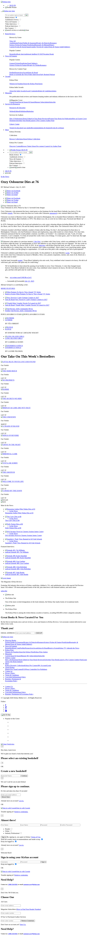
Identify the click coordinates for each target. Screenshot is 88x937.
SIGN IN (12, 5)
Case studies (27, 128)
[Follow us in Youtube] (6, 711)
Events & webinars (57, 128)
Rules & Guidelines (45, 91)
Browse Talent (26, 146)
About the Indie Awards (17, 91)
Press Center (30, 669)
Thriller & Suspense (29, 43)
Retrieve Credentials (28, 921)
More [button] (7, 130)
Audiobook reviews (12, 20)
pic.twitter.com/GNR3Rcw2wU (21, 277)
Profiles (12, 72)
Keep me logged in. (8, 841)
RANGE (8, 329)
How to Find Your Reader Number (28, 909)
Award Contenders (32, 91)
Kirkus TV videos (65, 648)
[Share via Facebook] (12, 191)
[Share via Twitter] (11, 193)
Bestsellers (13, 54)
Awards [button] (7, 76)
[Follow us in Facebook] (5, 705)
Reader (7, 829)
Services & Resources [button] (12, 104)
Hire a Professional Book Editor (16, 660)
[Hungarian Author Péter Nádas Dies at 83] (20, 509)
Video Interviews (11, 24)
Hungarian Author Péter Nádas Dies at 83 (19, 513)
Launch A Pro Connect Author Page (42, 120)
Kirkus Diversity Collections (14, 665)
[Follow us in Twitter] (6, 707)
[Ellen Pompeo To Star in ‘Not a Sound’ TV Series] (23, 292)
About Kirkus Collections (31, 139)
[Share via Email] (11, 194)
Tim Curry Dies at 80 (12, 520)
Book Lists (16, 648)
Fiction (20, 43)
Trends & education (16, 128)
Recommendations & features (41, 128)
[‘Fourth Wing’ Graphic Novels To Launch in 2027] (23, 303)
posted (20, 260)
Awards (25, 72)
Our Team (13, 669)
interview (42, 245)
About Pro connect (38, 146)
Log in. (21, 801)
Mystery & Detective (43, 43)
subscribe (4, 591)
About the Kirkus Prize (30, 84)
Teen (29, 63)
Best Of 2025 (38, 54)
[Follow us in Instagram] (6, 709)
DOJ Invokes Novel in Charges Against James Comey (23, 535)
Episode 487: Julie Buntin (19, 574)
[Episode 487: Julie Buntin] (14, 572)
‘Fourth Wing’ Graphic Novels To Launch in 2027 (32, 305)
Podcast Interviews (11, 26)
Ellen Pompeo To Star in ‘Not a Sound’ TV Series (33, 294)
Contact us (8, 671)
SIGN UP (39, 633)
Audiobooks (13, 43)
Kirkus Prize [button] (9, 650)
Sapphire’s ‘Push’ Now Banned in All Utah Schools (22, 543)
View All (12, 41)
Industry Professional (12, 833)
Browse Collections (16, 139)
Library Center (14, 124)
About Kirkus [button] (9, 667)
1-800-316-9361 (12, 884)
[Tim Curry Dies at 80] (13, 517)
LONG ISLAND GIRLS (13, 338)
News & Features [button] (11, 56)
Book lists (20, 54)
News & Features (11, 22)
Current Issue (13, 102)
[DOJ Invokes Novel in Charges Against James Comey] (24, 532)
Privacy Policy (10, 673)
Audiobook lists (28, 54)
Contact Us (9, 686)
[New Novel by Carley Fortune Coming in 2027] (22, 298)
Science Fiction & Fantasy (18, 45)
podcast (8, 552)
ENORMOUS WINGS (13, 347)
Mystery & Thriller (33, 65)
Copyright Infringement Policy (15, 677)
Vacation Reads (48, 54)
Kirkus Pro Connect (31, 665)
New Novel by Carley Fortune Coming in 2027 (31, 299)
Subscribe (52, 102)
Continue (24, 776)
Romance (53, 43)
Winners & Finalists (16, 84)
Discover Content (15, 146)
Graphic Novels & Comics (39, 47)
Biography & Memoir (42, 45)
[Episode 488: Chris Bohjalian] (16, 567)
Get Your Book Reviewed (40, 119)
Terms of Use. (36, 837)
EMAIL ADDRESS (8, 633)
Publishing (23, 111)
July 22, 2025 (29, 281)
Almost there (6, 797)
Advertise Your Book (23, 120)
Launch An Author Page (53, 146)
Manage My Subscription (29, 656)
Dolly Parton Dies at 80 (13, 528)
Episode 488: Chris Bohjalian (21, 569)
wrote (67, 253)
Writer (7, 831)
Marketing (30, 111)
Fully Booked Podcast (47, 74)
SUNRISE (8, 320)
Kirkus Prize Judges (41, 652)
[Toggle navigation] (2, 11)
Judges (54, 91)
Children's (66, 47)
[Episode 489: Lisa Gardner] (15, 561)
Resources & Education (17, 108)
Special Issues (23, 102)
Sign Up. (23, 924)
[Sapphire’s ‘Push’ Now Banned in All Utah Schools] (23, 539)
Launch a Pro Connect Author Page (71, 660)
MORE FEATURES (8, 288)
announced (53, 213)
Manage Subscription (42, 102)
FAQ (24, 669)
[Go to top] (6, 715)
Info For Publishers (40, 669)
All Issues (31, 102)
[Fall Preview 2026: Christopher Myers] (19, 309)
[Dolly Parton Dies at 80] (14, 524)
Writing (11, 111)
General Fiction (14, 63)
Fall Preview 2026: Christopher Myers (24, 311)
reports (10, 213)
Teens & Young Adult (56, 47)
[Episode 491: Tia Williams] (15, 550)
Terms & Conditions (12, 675)
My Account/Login (44, 665)
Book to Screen (14, 74)
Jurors (40, 84)
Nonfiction (31, 45)
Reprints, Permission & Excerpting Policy (13, 680)
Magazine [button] (8, 93)
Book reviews (10, 17)
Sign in (4, 837)
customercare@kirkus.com (31, 884)
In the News (24, 74)
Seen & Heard (33, 72)
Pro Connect (9, 28)
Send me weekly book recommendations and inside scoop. (21, 839)
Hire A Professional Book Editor (20, 119)
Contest (19, 669)
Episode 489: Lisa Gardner (20, 563)
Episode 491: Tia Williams (20, 552)
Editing (16, 111)
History (51, 45)
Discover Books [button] (10, 640)
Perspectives (19, 72)
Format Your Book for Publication (60, 119)
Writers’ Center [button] (10, 658)
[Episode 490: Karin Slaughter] (16, 556)
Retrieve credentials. (21, 812)
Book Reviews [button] (10, 34)
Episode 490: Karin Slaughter (21, 558)
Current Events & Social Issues (19, 47)
